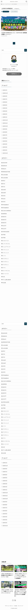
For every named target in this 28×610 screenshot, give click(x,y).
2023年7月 (5, 99)
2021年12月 (5, 153)
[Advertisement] (14, 300)
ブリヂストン (6, 258)
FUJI (4, 183)
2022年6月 (5, 138)
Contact (15, 605)
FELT (4, 180)
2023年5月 (5, 105)
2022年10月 (5, 126)
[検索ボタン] (26, 1)
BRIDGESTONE (6, 171)
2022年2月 (5, 150)
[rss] (15, 600)
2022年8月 (5, 132)
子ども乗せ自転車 (7, 279)
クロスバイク (6, 240)
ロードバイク (6, 273)
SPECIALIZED (6, 231)
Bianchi (4, 168)
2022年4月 (5, 144)
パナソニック (6, 249)
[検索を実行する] (25, 50)
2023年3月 (5, 111)
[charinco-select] (14, 1)
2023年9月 (5, 96)
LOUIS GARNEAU (7, 210)
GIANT (4, 189)
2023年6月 (5, 102)
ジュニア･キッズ (6, 11)
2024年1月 (5, 90)
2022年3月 (5, 147)
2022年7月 (5, 135)
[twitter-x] (13, 600)
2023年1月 (5, 117)
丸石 (4, 276)
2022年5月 (5, 141)
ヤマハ (4, 267)
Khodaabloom (6, 204)
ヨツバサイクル (6, 270)
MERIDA (5, 213)
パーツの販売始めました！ (14, 73)
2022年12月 (5, 120)
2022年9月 (5, 129)
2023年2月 (5, 114)
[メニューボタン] (1, 1)
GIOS (4, 195)
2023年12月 (5, 93)
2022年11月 (5, 123)
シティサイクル (6, 243)
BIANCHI (5, 165)
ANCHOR (5, 162)
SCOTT (4, 225)
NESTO (4, 216)
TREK (4, 234)
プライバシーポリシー (9, 605)
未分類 (4, 282)
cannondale (5, 174)
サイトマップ (20, 605)
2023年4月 (5, 108)
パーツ (4, 255)
